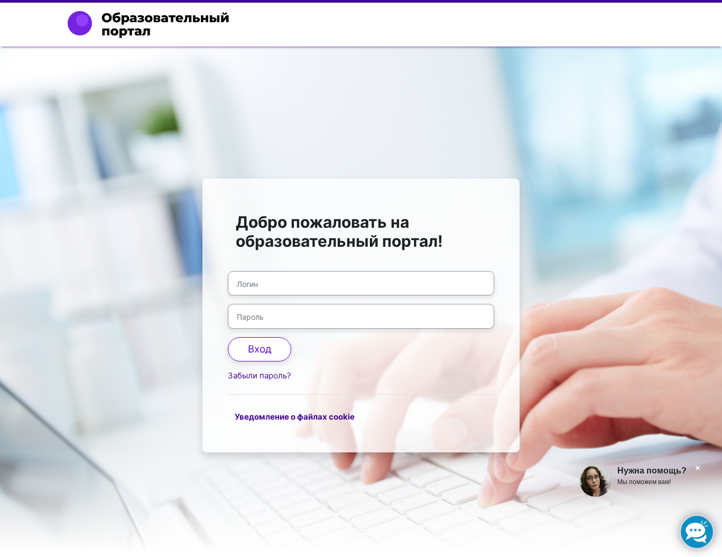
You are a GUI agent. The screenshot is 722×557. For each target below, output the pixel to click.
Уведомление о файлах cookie (295, 417)
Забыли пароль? (259, 375)
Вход (260, 349)
